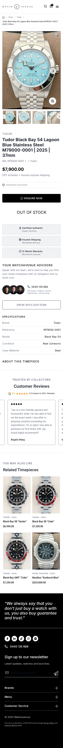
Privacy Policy (49, 723)
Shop (10, 17)
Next (59, 116)
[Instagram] (28, 638)
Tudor (19, 17)
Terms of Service (11, 725)
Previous (3, 116)
